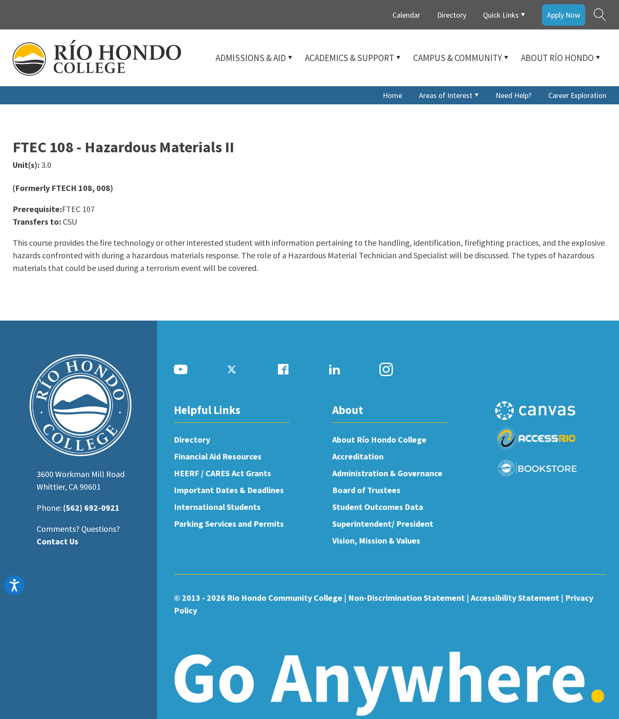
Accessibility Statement (515, 597)
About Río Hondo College (379, 439)
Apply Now (563, 15)
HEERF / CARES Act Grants (222, 473)
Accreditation (358, 456)
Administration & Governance (387, 473)
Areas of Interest (445, 95)
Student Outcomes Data (377, 506)
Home (392, 95)
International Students (217, 506)
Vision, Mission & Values (376, 540)
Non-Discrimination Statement (406, 597)
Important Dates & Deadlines (229, 490)
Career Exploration (577, 95)
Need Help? (513, 95)
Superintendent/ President (382, 523)
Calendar (406, 15)
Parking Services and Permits (229, 523)
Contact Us (57, 541)
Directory (451, 15)
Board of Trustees (366, 490)
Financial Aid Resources (217, 456)
